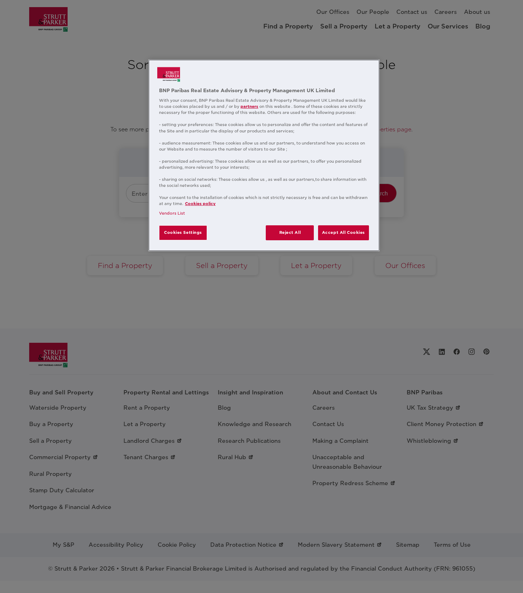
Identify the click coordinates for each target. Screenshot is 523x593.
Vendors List (172, 213)
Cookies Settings (183, 232)
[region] (264, 155)
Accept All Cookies (343, 232)
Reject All (290, 232)
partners (249, 106)
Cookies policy (200, 203)
